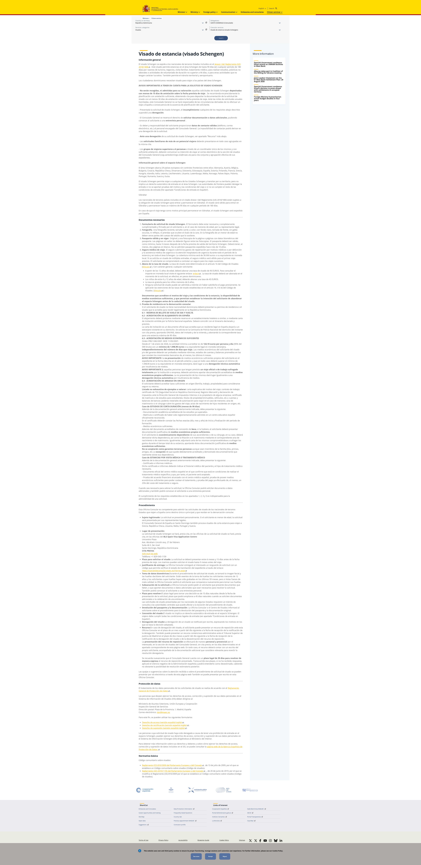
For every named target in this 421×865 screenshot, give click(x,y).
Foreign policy (209, 12)
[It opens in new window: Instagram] (270, 840)
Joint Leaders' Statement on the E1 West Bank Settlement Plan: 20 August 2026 (268, 80)
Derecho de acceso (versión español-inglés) (162, 722)
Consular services (216, 27)
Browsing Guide (203, 840)
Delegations (214, 21)
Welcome (146, 18)
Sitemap (242, 840)
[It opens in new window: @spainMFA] (255, 840)
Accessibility (182, 840)
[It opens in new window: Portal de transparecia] (250, 790)
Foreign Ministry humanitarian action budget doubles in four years (267, 99)
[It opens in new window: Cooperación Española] (144, 790)
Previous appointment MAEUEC (184, 821)
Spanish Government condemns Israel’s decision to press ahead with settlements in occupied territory (268, 89)
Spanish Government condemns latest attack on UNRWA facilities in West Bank (268, 64)
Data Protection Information (183, 809)
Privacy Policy (163, 840)
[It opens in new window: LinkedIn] (281, 840)
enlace (196, 273)
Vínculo (146, 266)
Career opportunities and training (150, 813)
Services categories (142, 27)
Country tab (178, 817)
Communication (228, 12)
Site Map (141, 817)
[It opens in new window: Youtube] (265, 840)
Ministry (194, 12)
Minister (182, 12)
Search (272, 8)
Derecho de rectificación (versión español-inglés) (164, 725)
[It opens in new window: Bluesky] (275, 840)
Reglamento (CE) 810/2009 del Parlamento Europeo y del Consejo (172, 765)
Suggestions (143, 825)
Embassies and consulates (252, 12)
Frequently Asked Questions (183, 813)
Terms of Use (143, 840)
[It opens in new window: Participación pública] (197, 790)
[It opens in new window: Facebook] (260, 840)
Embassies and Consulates (147, 809)
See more (196, 856)
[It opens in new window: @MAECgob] (250, 840)
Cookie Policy (224, 840)
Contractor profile (180, 825)
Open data (142, 821)
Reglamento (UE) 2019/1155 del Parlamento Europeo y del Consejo (172, 771)
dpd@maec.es (163, 712)
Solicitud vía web (150, 553)
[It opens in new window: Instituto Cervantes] (171, 790)
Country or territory (142, 21)
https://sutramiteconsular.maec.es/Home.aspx (163, 570)
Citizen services (274, 12)
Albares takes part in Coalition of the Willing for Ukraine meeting (268, 72)
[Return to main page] (161, 8)
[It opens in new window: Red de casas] (223, 790)
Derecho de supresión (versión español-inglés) (163, 728)
